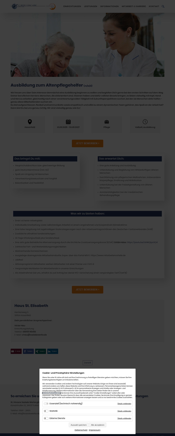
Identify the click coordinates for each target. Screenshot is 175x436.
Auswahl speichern (79, 425)
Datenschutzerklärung (51, 393)
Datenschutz (81, 430)
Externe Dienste (57, 418)
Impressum (94, 430)
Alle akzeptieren (97, 425)
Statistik (54, 411)
